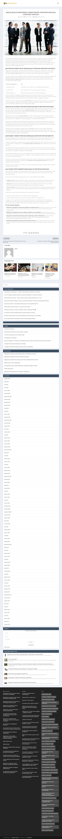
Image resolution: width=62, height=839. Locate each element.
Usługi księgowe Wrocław (48, 823)
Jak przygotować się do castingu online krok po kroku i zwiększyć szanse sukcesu (12, 728)
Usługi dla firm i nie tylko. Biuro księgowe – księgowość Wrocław (31, 712)
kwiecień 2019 (7, 553)
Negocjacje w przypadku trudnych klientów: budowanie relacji (10, 706)
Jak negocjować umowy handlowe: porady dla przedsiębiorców (10, 772)
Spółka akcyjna (6, 744)
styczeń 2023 (7, 443)
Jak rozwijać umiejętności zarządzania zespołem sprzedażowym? (30, 752)
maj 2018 (6, 574)
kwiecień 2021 (7, 494)
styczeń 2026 (7, 390)
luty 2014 (6, 615)
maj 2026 (6, 384)
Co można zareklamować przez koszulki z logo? (14, 334)
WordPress (29, 837)
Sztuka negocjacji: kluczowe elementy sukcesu (11, 760)
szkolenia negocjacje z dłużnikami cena (47, 801)
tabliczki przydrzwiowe (47, 810)
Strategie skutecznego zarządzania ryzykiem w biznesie (29, 756)
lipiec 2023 (6, 429)
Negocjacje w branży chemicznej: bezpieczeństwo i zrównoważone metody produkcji (25, 654)
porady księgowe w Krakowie (49, 762)
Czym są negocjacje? (12, 659)
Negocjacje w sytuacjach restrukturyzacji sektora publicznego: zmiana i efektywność (25, 215)
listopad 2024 (7, 405)
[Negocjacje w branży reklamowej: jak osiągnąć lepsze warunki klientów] (24, 267)
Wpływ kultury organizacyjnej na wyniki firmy (17, 673)
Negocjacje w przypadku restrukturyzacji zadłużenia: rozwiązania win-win (22, 207)
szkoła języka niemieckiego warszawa (48, 805)
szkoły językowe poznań (48, 808)
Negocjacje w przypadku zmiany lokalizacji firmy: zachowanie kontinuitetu (20, 353)
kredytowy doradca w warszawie (50, 724)
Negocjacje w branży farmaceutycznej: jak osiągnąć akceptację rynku (11, 702)
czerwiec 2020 (7, 523)
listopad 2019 (7, 541)
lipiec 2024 (6, 408)
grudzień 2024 (7, 402)
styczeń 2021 (7, 503)
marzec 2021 (7, 497)
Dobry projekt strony (7, 741)
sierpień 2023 (7, 426)
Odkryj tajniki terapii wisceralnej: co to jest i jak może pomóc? (17, 306)
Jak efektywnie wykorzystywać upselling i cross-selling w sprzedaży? (22, 668)
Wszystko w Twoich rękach (27, 700)
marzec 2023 (7, 440)
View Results (31, 645)
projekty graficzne (46, 775)
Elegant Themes (15, 837)
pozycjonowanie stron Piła (48, 767)
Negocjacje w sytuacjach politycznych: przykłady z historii (37, 274)
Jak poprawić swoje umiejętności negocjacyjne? (10, 732)
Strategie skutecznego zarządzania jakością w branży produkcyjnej (18, 346)
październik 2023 (7, 420)
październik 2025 (7, 396)
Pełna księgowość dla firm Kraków (48, 756)
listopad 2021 (7, 473)
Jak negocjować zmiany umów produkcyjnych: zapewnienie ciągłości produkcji (20, 365)
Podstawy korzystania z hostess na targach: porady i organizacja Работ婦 (20, 309)
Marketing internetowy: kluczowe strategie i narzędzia (16, 331)
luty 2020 (6, 535)
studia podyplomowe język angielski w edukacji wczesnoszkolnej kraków (48, 794)
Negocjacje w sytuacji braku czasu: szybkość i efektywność (16, 371)
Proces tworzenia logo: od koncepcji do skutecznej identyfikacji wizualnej (19, 318)
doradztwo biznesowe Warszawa (50, 708)
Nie (7, 636)
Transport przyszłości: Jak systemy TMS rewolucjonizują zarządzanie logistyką (30, 716)
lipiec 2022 (6, 452)
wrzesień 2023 (7, 423)
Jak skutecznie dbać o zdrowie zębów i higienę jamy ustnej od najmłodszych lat (21, 303)
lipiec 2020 (6, 520)
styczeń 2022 (7, 467)
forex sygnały (45, 716)
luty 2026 (6, 387)
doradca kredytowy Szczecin (49, 706)
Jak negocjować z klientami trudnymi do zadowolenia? (19, 677)
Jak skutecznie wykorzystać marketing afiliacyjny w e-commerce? (30, 760)
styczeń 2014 (7, 618)
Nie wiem (8, 639)
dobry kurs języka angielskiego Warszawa (49, 703)
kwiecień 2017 (7, 609)
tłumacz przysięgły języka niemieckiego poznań (48, 820)
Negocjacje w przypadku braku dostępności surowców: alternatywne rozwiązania (11, 719)
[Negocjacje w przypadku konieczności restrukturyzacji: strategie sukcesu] (31, 37)
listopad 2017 (7, 591)
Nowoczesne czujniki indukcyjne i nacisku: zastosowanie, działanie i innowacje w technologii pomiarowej (26, 300)
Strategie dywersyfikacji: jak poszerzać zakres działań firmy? (30, 777)
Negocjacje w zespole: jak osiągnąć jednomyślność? (10, 274)
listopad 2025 (7, 393)
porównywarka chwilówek (48, 764)
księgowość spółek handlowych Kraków (49, 728)
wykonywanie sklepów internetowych (47, 827)
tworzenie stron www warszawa (50, 813)
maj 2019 (6, 550)
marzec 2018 (7, 580)
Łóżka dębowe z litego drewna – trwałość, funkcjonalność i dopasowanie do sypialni (22, 291)
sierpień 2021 (7, 482)
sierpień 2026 (7, 378)
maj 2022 (6, 455)
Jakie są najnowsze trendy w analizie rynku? (30, 769)
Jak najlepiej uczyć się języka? (10, 337)
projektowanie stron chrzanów (49, 772)
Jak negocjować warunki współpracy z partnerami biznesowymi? (11, 752)
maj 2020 (6, 526)
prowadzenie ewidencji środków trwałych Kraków (49, 778)
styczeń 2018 (7, 586)
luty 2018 (6, 583)
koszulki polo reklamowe (48, 721)
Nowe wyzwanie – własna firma (28, 697)
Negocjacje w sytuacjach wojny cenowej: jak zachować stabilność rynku (11, 698)
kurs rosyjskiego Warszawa (48, 741)
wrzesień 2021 (7, 479)
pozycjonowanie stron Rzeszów (49, 770)
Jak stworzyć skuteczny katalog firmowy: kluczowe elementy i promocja (19, 312)
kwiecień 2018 (7, 577)
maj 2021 (6, 491)
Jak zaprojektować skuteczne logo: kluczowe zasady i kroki (29, 773)
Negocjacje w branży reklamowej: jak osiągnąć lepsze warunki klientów (23, 274)
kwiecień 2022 (7, 458)
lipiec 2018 (6, 568)
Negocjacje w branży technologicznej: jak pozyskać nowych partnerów (49, 275)
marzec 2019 (7, 556)
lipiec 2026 (6, 381)
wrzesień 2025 (7, 399)
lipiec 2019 (6, 547)
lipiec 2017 (6, 603)
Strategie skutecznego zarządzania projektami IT (29, 731)
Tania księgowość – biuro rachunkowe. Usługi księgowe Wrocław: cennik (30, 765)
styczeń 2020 (7, 538)
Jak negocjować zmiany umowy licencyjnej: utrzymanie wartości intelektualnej (10, 714)
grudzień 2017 (7, 588)
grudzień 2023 (7, 417)
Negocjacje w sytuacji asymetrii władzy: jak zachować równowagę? (11, 694)
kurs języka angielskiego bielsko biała (49, 734)
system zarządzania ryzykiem (49, 798)
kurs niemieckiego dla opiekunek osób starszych (49, 738)
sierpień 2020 (7, 517)
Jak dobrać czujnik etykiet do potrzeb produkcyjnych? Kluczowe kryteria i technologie (22, 315)
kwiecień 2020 (7, 529)
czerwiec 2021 (7, 488)
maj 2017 (6, 606)
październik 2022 (7, 449)
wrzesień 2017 (7, 597)
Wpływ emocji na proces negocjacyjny (12, 362)
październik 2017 (7, 594)
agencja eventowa (46, 694)
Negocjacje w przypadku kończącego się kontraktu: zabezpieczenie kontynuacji (21, 359)
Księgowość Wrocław (47, 731)
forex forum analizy (47, 714)
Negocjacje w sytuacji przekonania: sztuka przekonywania (10, 710)
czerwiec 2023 (7, 432)
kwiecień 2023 (7, 437)
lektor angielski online (47, 743)
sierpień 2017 (7, 600)
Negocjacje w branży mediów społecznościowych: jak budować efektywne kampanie (10, 737)
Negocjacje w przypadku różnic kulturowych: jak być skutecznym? (22, 682)
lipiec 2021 (6, 485)
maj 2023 (6, 434)
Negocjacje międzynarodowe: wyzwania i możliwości (11, 748)
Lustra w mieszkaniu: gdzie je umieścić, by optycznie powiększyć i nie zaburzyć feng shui (23, 294)
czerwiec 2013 (7, 624)
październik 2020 (7, 512)
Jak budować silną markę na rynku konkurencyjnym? (29, 743)
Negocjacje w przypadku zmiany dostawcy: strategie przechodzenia (10, 764)
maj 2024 (6, 411)
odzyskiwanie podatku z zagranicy (47, 752)
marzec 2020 (7, 532)
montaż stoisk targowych (48, 746)
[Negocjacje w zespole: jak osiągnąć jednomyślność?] (10, 267)
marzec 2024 (7, 414)
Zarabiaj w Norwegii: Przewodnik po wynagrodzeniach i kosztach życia (29, 727)
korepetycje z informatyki (48, 719)
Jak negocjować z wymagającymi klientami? (10, 724)
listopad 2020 (7, 509)
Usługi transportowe (8, 368)
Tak (7, 633)
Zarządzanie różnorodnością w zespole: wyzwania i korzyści (30, 723)
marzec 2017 (7, 612)
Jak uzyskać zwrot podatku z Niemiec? (30, 703)
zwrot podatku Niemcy (47, 830)
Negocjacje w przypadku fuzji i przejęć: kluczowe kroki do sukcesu (20, 220)
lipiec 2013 (6, 621)
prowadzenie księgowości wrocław (48, 782)
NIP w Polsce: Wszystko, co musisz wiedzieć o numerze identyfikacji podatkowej (29, 748)
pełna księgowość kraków (48, 759)
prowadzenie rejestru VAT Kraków (48, 786)
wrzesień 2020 (7, 514)
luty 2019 (6, 559)
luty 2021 (6, 500)
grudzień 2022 (7, 446)
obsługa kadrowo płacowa (48, 749)
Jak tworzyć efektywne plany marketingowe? (28, 694)
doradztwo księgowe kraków (49, 711)
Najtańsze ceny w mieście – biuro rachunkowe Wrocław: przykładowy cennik (29, 707)
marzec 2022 (7, 461)
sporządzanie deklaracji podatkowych (47, 790)
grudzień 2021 (7, 470)
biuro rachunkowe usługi (48, 699)
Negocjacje (35, 16)
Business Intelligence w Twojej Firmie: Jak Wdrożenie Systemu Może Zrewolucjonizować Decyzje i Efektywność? (27, 340)
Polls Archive (7, 647)
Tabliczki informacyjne (9, 328)
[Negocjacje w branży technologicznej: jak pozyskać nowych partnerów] (51, 267)
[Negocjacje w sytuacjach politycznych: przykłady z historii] (38, 267)
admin (25, 16)
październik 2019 (7, 544)
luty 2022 (6, 464)
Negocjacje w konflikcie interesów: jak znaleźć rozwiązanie (16, 356)
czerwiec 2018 (7, 571)
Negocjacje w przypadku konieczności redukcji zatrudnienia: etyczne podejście (23, 212)
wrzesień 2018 (7, 562)
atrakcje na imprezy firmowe (49, 697)
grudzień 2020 (7, 506)
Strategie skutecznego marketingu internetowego (15, 343)
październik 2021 (7, 476)
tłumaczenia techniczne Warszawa (48, 817)
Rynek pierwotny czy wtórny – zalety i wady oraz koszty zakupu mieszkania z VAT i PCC (23, 297)
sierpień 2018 (7, 565)
